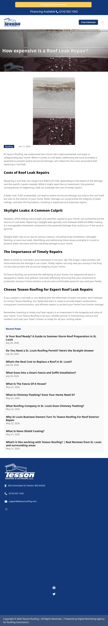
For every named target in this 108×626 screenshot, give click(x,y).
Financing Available (42, 11)
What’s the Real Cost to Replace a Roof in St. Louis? (39, 361)
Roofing (9, 146)
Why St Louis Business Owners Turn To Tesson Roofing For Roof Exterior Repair (52, 418)
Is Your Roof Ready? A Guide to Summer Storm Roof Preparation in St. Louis (51, 338)
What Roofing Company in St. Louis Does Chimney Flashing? (45, 405)
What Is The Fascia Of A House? (26, 383)
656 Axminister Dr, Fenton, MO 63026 (26, 485)
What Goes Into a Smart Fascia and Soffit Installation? (41, 372)
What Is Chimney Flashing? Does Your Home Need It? (40, 394)
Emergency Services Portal (53, 4)
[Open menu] (102, 22)
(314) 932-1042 (68, 11)
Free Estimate (88, 22)
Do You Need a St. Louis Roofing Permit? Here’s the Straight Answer (50, 350)
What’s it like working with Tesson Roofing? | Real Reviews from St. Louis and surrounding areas (53, 444)
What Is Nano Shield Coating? (25, 431)
